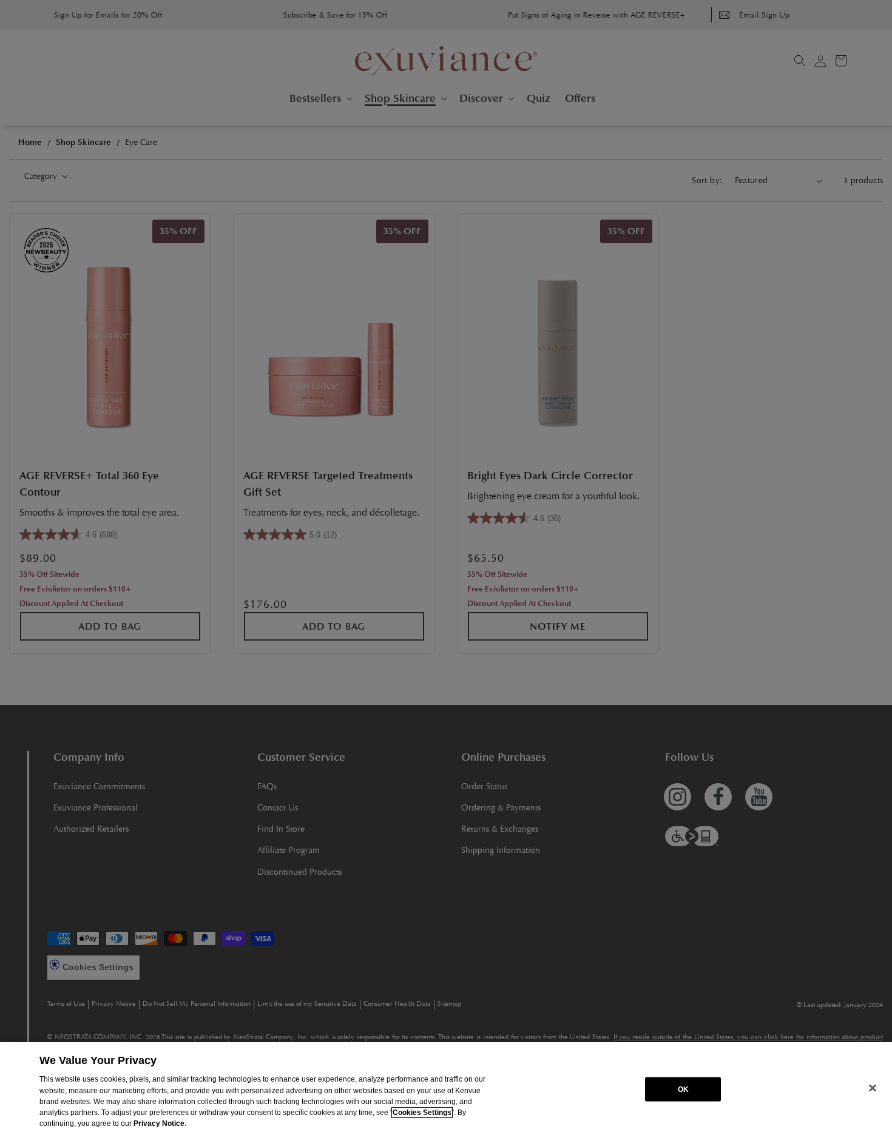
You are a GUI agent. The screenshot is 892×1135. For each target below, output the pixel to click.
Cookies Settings (422, 1112)
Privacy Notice (158, 1123)
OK (683, 1089)
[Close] (872, 1087)
